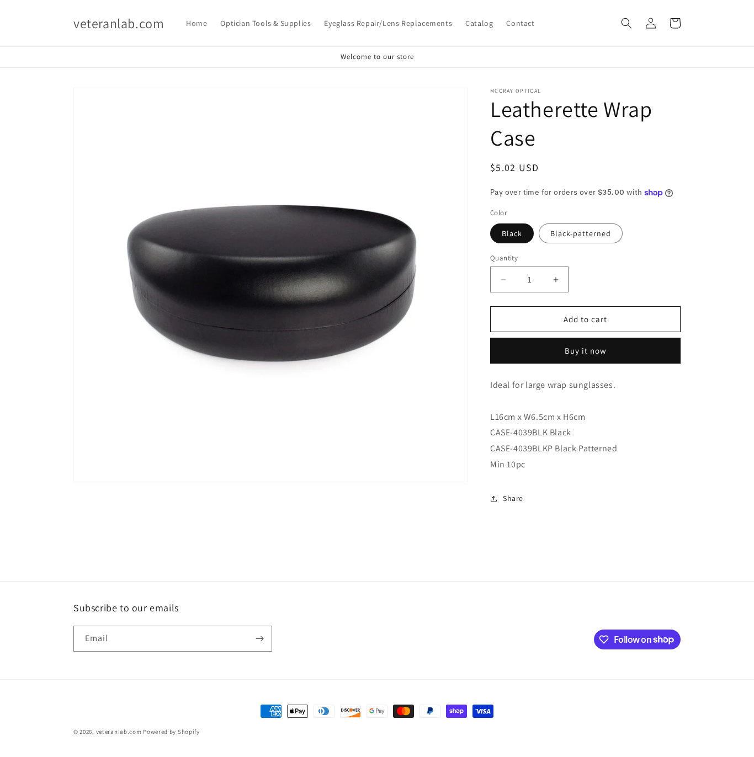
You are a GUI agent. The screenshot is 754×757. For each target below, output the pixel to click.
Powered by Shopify (171, 731)
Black (512, 233)
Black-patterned (580, 233)
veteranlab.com (119, 731)
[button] (626, 23)
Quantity (504, 258)
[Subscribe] (259, 639)
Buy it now (586, 350)
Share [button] (513, 498)
